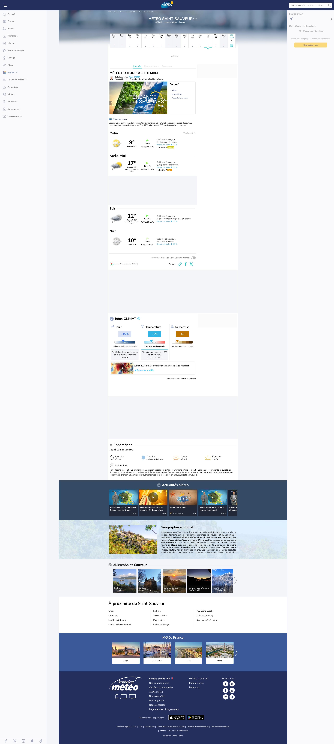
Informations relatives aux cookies (171, 726)
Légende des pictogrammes (164, 709)
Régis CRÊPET (134, 77)
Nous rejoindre (157, 700)
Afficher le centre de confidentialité (174, 731)
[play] (122, 368)
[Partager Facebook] (185, 264)
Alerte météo (156, 691)
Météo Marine (196, 683)
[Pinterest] (225, 697)
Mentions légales (123, 726)
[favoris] (194, 19)
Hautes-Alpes (143, 12)
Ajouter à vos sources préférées (125, 264)
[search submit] (329, 5)
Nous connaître (157, 696)
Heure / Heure (151, 66)
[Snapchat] (225, 690)
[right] (235, 500)
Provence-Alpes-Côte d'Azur (128, 12)
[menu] (6, 5)
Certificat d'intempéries (161, 687)
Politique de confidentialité (197, 726)
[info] (139, 318)
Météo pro (194, 687)
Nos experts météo (159, 683)
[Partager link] (180, 264)
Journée (137, 66)
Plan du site (150, 726)
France (116, 12)
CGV (141, 726)
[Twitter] (232, 683)
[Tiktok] (232, 697)
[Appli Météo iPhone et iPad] (176, 718)
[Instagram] (232, 690)
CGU (134, 726)
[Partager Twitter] (191, 264)
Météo (110, 12)
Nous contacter (157, 704)
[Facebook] (225, 683)
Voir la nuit (188, 133)
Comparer (167, 66)
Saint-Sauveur (153, 12)
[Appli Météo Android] (195, 718)
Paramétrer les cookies (220, 727)
